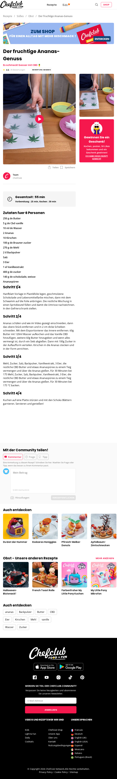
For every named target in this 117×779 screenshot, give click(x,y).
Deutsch (79, 733)
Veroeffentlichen (63, 497)
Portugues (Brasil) (83, 757)
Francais (79, 729)
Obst (31, 16)
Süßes (20, 16)
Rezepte (52, 5)
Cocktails (29, 741)
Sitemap (74, 772)
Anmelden (51, 709)
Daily (27, 737)
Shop (106, 4)
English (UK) (80, 737)
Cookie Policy (61, 772)
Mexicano (79, 749)
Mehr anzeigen (105, 558)
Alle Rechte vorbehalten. (77, 768)
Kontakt (52, 741)
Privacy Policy (46, 772)
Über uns (52, 737)
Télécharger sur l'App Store (45, 667)
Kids (27, 729)
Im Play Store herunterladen (70, 667)
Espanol (78, 745)
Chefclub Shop (55, 729)
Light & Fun (30, 733)
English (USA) (81, 741)
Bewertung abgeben (41, 70)
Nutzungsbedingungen (59, 745)
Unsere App (54, 733)
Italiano (78, 753)
